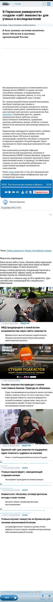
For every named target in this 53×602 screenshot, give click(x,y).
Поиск (44, 3)
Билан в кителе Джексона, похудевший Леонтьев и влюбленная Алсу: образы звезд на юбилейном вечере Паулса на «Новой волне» (25, 272)
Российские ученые (41, 250)
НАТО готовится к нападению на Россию (22, 592)
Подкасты (42, 599)
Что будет (8, 592)
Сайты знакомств (15, 250)
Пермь (28, 250)
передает (7, 114)
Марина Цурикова (17, 202)
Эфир (49, 599)
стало (11, 171)
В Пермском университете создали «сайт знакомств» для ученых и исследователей (25, 15)
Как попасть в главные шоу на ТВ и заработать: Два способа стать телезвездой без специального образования (25, 280)
